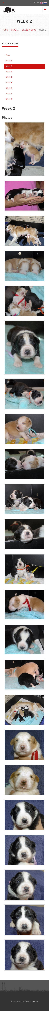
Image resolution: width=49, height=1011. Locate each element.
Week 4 (9, 77)
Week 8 (9, 99)
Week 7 (9, 94)
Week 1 (9, 61)
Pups (5, 30)
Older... (15, 30)
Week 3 (9, 72)
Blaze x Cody (29, 30)
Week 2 (9, 66)
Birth (8, 55)
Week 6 (9, 88)
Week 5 (9, 83)
